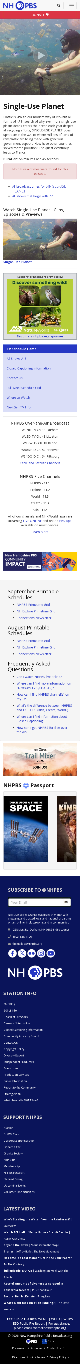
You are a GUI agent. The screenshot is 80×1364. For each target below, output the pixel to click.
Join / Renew (37, 1357)
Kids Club (10, 1160)
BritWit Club (11, 1134)
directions (61, 929)
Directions (18, 1357)
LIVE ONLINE (32, 521)
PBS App (65, 521)
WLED (55, 1319)
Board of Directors (16, 1017)
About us (36, 1348)
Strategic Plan (12, 1094)
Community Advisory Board (21, 1036)
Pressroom (11, 1068)
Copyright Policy (14, 1049)
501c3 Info (10, 1010)
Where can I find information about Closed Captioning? (42, 718)
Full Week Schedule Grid (24, 388)
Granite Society (13, 1153)
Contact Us (15, 378)
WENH (43, 1319)
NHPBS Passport (14, 1173)
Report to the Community (20, 1087)
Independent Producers (19, 1062)
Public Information (15, 1081)
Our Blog (9, 1004)
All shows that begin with (33, 196)
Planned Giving (13, 1179)
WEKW (68, 1319)
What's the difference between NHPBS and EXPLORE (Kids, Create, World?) (44, 707)
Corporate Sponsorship (19, 1141)
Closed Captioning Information (29, 368)
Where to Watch (18, 397)
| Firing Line (27, 1296)
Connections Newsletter (34, 618)
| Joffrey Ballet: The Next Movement (31, 1251)
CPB (50, 1341)
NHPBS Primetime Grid (33, 604)
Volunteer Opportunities (19, 1192)
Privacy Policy (58, 1357)
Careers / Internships (17, 1023)
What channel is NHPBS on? (21, 1100)
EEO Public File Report (29, 1323)
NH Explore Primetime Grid (36, 611)
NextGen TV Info (19, 407)
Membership (12, 1166)
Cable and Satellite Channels (40, 463)
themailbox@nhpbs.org (27, 944)
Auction (8, 1128)
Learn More (40, 532)
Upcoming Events (15, 1185)
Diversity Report (14, 1055)
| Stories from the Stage (31, 1245)
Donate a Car (12, 1147)
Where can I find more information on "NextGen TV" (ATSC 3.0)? (44, 685)
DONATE (39, 15)
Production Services (16, 1075)
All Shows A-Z (16, 358)
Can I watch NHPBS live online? (39, 677)
